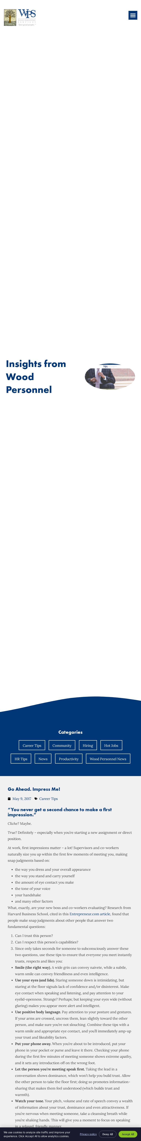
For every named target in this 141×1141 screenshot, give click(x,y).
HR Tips (21, 759)
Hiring (88, 745)
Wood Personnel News (108, 759)
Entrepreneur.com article (90, 914)
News (43, 759)
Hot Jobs (111, 745)
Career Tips (32, 745)
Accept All (128, 1134)
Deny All (107, 1134)
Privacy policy (88, 1134)
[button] (133, 15)
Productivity (69, 759)
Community (62, 745)
